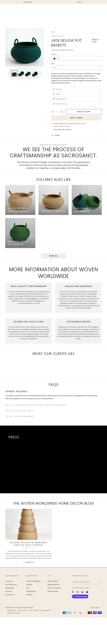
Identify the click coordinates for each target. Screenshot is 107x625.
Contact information (13, 613)
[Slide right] (41, 73)
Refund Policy (52, 581)
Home (53, 32)
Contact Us (9, 594)
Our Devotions (11, 584)
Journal (8, 591)
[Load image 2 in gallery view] (21, 73)
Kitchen (29, 584)
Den (28, 588)
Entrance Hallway (33, 581)
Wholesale (9, 588)
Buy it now (76, 118)
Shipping (54, 50)
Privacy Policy (52, 591)
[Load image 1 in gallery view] (14, 73)
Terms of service (34, 610)
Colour (53, 54)
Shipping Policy (53, 584)
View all (53, 256)
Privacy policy (22, 610)
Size (52, 63)
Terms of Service (54, 588)
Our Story (9, 581)
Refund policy (11, 610)
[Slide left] (8, 73)
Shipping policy (46, 610)
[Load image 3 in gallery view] (28, 73)
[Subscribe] (100, 581)
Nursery (29, 594)
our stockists (31, 298)
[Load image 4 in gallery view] (35, 73)
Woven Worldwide (57, 36)
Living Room (31, 591)
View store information (62, 129)
